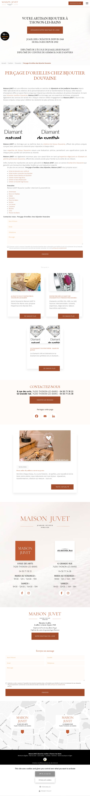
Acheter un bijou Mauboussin (17, 179)
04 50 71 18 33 (66, 391)
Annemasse (12, 192)
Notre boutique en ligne (45, 636)
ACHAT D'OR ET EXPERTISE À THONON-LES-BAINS (22, 297)
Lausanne (12, 206)
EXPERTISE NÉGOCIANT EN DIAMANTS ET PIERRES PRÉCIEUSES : (63, 297)
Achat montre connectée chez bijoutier (20, 173)
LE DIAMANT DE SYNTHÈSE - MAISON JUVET (44, 349)
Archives (54, 755)
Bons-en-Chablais (14, 194)
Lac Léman (12, 204)
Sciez (10, 210)
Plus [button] (10, 686)
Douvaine (18, 63)
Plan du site (32, 755)
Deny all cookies (45, 780)
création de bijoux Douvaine (54, 144)
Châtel (11, 196)
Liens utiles (40, 755)
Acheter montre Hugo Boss (17, 177)
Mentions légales (23, 755)
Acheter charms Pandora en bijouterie (20, 175)
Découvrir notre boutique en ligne (45, 30)
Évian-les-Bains (13, 200)
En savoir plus (30, 316)
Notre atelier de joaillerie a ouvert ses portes (30, 470)
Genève (11, 202)
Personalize (46, 787)
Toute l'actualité (62, 487)
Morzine (11, 208)
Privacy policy (45, 791)
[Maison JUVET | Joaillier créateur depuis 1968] (10, 3)
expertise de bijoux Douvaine (19, 150)
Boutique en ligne (75, 3)
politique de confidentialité (59, 248)
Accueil (4, 63)
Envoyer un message (45, 400)
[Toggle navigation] (87, 3)
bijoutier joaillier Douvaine (17, 95)
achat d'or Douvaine (76, 163)
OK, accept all (46, 774)
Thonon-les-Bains (14, 213)
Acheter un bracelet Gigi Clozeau (18, 182)
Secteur (10, 63)
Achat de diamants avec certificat (19, 171)
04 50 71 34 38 (66, 393)
